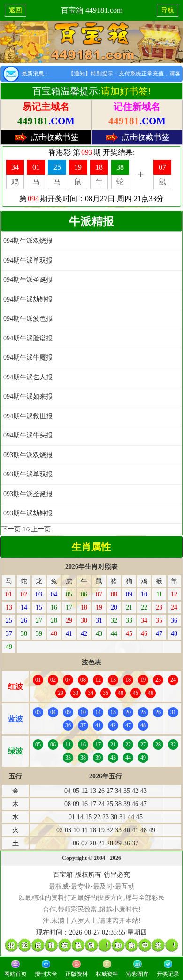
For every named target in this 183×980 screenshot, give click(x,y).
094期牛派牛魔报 (28, 357)
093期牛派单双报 (28, 474)
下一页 (11, 529)
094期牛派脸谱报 (28, 338)
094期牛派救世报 (28, 416)
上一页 (41, 529)
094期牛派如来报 (28, 396)
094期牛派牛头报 (28, 435)
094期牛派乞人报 (28, 377)
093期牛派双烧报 (28, 455)
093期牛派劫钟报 (28, 513)
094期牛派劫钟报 (28, 299)
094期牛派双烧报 (28, 240)
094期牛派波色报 (28, 318)
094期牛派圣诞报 (28, 279)
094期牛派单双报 (28, 260)
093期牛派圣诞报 (28, 494)
